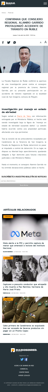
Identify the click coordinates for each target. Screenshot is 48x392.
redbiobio (6, 334)
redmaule (6, 293)
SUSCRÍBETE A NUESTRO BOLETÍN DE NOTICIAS (24, 177)
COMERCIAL (24, 369)
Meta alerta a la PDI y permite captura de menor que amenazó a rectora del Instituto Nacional (24, 246)
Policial (10, 12)
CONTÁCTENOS (24, 372)
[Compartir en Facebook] (3, 43)
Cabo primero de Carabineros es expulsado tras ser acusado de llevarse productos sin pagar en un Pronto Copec (23, 328)
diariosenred (8, 252)
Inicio (4, 12)
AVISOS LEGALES (24, 375)
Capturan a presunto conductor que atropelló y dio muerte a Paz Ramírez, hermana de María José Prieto (24, 287)
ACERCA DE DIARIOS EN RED (24, 365)
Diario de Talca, (24, 116)
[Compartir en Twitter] (8, 43)
